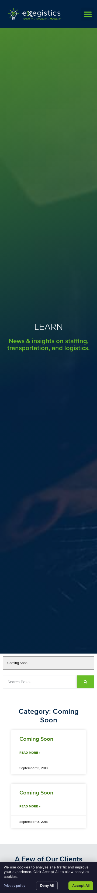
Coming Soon (36, 739)
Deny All (47, 885)
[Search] (85, 681)
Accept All (80, 885)
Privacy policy (14, 886)
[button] (87, 14)
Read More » (29, 752)
